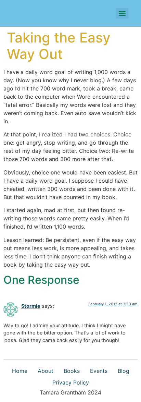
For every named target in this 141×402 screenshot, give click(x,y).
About (45, 370)
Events (98, 370)
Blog (123, 370)
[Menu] (122, 13)
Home (19, 370)
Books (72, 370)
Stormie (30, 306)
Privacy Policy (70, 382)
